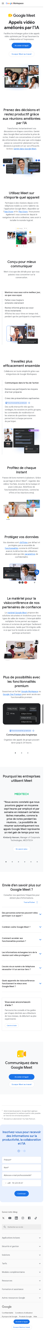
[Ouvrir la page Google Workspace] (15, 3)
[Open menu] (3, 3)
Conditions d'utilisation (24, 1314)
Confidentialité (7, 1314)
